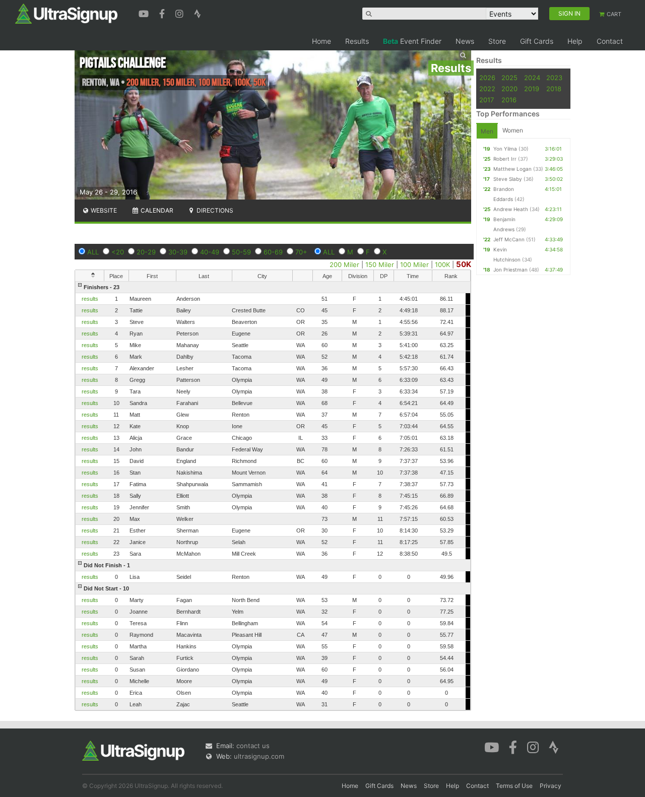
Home (321, 41)
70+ (301, 252)
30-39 (177, 252)
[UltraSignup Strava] (197, 13)
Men (487, 131)
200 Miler (344, 264)
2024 (532, 78)
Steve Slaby (507, 179)
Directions (214, 210)
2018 (553, 89)
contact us (253, 746)
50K (463, 264)
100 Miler (414, 264)
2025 (509, 78)
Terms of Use (514, 785)
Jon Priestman (510, 270)
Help (575, 41)
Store (497, 41)
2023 (554, 78)
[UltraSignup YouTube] (145, 13)
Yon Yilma (505, 149)
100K (442, 264)
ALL (93, 252)
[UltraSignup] (66, 13)
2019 (531, 89)
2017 (486, 100)
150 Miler (379, 264)
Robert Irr (505, 159)
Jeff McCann (509, 239)
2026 (487, 78)
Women (512, 130)
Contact (610, 41)
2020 (509, 89)
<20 (117, 252)
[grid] (273, 495)
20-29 (146, 252)
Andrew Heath (510, 209)
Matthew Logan (512, 169)
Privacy (550, 785)
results (90, 299)
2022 (487, 89)
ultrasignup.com (259, 756)
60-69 (273, 252)
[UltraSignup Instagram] (180, 13)
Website (103, 210)
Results (357, 41)
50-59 (241, 252)
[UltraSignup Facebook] (163, 13)
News (465, 41)
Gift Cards (536, 41)
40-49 (209, 252)
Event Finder (412, 41)
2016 (509, 100)
